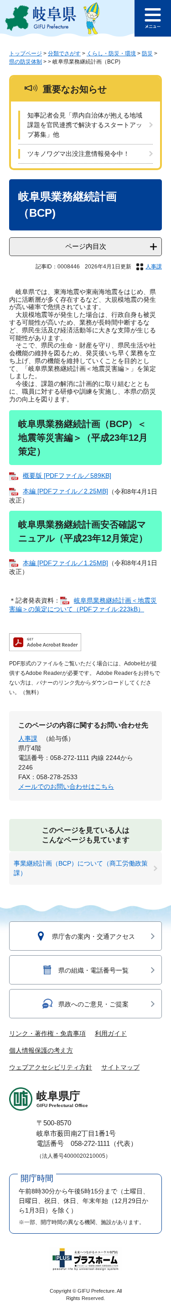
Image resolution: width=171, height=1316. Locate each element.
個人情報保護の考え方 (41, 1050)
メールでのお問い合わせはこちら (66, 786)
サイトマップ (120, 1067)
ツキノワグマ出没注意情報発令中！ (78, 153)
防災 (147, 53)
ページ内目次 (85, 246)
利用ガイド (111, 1033)
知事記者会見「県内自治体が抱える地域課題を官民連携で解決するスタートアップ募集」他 (84, 125)
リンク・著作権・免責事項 (47, 1033)
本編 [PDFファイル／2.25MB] (65, 491)
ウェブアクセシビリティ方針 (50, 1067)
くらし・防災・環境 (111, 53)
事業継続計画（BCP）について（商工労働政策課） (81, 868)
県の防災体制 (25, 62)
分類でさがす (64, 53)
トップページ (25, 53)
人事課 (153, 266)
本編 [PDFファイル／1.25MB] (65, 563)
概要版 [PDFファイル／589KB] (67, 475)
